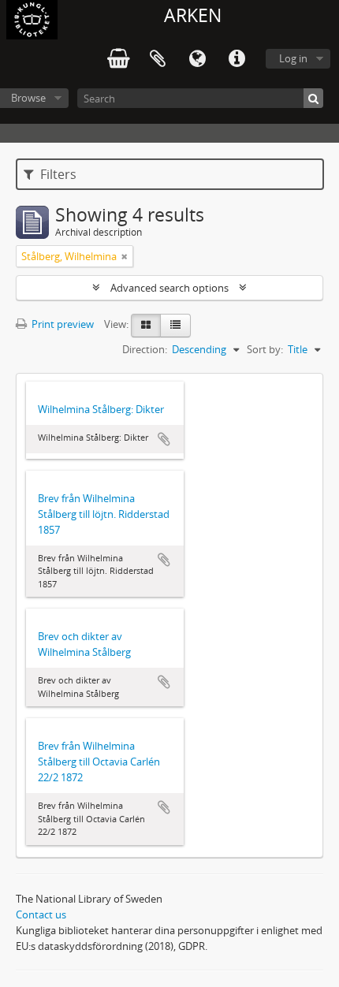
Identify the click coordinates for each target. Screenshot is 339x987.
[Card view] (146, 325)
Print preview (61, 324)
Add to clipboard (164, 439)
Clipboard (157, 59)
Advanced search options (169, 288)
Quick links (236, 59)
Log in (293, 58)
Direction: (144, 349)
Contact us (41, 914)
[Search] (313, 98)
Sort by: (265, 349)
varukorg (118, 59)
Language (197, 59)
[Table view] (175, 325)
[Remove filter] (124, 256)
